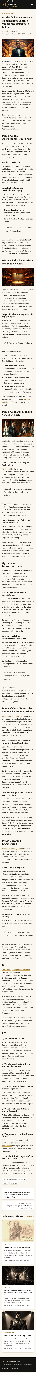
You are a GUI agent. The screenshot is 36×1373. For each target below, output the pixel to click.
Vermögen (14, 1183)
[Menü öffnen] (32, 4)
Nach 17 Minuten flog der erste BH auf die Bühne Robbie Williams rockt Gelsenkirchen (18, 1293)
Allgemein (9, 1332)
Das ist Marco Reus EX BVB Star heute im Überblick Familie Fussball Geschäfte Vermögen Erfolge (17, 1193)
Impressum (5, 1368)
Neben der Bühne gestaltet (12, 849)
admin (6, 31)
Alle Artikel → (30, 1216)
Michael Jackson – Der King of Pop (17, 1336)
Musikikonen (9, 13)
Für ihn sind (6, 469)
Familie (5, 1183)
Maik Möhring (8, 1305)
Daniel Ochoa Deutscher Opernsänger (14, 1179)
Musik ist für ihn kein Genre (12, 716)
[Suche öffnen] (28, 4)
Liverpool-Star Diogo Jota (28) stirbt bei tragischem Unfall (19, 1206)
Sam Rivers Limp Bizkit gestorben (17, 1248)
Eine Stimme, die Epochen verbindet (16, 970)
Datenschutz (15, 1368)
